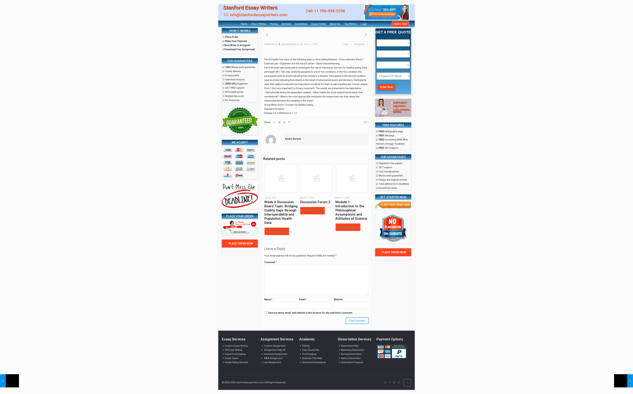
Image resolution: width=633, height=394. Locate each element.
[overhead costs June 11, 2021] (9, 380)
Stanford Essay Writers (250, 7)
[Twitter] (394, 382)
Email (303, 299)
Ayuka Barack (289, 44)
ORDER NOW (400, 24)
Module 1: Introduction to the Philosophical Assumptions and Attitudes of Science (351, 210)
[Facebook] (389, 382)
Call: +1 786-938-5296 (325, 11)
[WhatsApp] (385, 382)
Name (268, 299)
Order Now (386, 87)
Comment (270, 262)
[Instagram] (398, 382)
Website (338, 299)
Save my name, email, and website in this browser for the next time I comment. (310, 312)
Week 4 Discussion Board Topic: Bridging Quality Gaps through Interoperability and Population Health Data (281, 212)
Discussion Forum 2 (315, 202)
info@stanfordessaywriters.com (258, 15)
